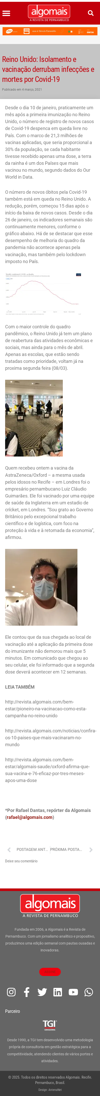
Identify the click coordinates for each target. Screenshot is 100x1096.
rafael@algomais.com (30, 817)
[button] (6, 13)
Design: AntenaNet (50, 1090)
